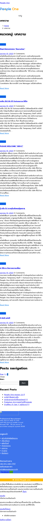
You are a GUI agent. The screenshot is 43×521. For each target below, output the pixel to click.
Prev (2, 374)
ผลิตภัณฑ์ (5, 443)
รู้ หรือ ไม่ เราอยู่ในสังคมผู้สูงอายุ (12, 208)
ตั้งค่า (25, 491)
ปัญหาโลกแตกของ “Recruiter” (12, 49)
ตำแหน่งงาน (6, 446)
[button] (21, 15)
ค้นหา (2, 379)
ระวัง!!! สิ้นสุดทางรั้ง (11, 397)
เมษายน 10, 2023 (6, 53)
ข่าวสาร (4, 451)
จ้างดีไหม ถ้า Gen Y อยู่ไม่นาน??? (16, 404)
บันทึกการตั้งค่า (5, 520)
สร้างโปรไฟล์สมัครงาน (10, 438)
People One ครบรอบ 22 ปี (14, 394)
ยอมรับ (2, 496)
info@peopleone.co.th (9, 469)
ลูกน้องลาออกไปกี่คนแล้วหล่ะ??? (16, 399)
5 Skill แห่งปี (5, 318)
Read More (4, 88)
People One (5, 3)
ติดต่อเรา (5, 453)
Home (6, 26)
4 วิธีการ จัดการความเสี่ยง (10, 268)
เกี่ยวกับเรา (6, 441)
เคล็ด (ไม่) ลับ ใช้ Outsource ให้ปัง (13, 101)
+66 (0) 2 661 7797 (8, 464)
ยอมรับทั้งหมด (5, 509)
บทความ (3, 44)
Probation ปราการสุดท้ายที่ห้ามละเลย (18, 402)
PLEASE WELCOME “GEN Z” (11, 146)
